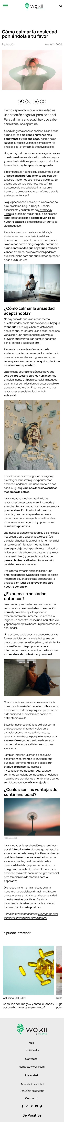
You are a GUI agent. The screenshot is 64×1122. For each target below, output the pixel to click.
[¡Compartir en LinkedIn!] (36, 101)
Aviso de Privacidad (32, 1084)
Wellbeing (8, 997)
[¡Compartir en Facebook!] (21, 101)
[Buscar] (60, 6)
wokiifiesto (32, 1050)
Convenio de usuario (32, 1091)
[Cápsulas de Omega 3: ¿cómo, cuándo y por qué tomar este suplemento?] (28, 970)
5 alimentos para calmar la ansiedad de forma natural (31, 916)
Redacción (8, 44)
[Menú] (5, 6)
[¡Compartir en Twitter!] (28, 101)
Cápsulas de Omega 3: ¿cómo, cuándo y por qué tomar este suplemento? (28, 1005)
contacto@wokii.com (32, 1066)
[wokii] (34, 6)
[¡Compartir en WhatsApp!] (43, 101)
